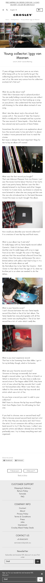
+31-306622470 (22, 539)
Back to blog (22, 475)
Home (7, 19)
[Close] (42, 574)
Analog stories (15, 19)
